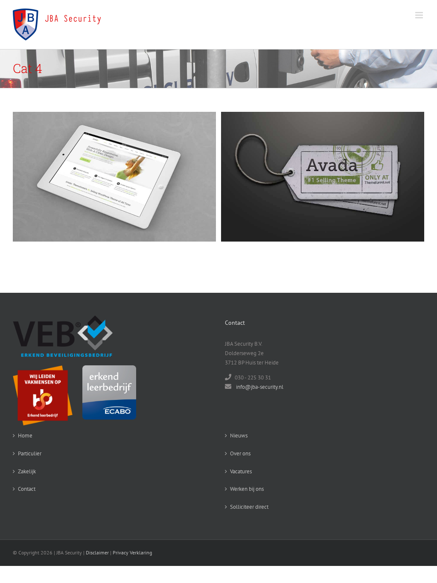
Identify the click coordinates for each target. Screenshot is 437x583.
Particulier (29, 453)
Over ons (240, 453)
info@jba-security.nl (259, 387)
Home (25, 435)
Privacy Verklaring (132, 552)
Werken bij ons (247, 489)
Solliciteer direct (249, 506)
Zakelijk (27, 471)
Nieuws (239, 435)
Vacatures (241, 471)
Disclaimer (97, 552)
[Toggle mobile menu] (419, 15)
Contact (26, 489)
